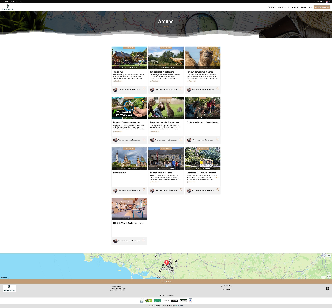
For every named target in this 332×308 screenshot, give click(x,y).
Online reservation (322, 7)
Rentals (281, 7)
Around (303, 7)
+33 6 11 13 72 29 (227, 285)
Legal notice (161, 295)
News (310, 7)
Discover (271, 7)
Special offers (293, 7)
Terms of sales (170, 295)
